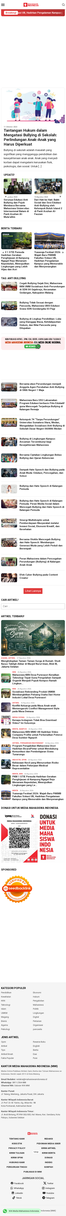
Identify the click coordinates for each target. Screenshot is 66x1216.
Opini (24, 760)
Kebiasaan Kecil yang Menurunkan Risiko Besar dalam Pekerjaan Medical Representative (35, 765)
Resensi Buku (39, 1042)
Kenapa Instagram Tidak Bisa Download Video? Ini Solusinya (34, 721)
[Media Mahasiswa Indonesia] (32, 4)
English (36, 1046)
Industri (16, 760)
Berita (15, 729)
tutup (36, 1152)
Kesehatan (6, 997)
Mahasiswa (38, 1005)
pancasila (37, 1029)
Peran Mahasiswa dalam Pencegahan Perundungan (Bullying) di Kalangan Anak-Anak (41, 561)
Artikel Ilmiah (7, 1054)
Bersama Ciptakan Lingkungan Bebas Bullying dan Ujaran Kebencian (41, 456)
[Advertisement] (33, 52)
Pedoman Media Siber (48, 1143)
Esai (35, 1054)
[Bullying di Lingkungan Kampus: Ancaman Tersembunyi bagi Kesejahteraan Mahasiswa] (48, 186)
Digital (36, 1017)
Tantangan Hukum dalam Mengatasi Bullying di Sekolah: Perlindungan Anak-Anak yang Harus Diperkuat (30, 137)
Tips (3, 1050)
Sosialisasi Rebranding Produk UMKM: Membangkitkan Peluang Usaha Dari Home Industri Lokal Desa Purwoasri (36, 694)
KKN (14, 672)
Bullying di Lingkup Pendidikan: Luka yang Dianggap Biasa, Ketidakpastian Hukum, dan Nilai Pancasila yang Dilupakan (40, 323)
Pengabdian (38, 1000)
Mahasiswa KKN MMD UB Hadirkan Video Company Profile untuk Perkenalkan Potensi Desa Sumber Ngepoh (37, 735)
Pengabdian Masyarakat (31, 743)
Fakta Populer (7, 1058)
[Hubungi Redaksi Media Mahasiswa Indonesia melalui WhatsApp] (33, 343)
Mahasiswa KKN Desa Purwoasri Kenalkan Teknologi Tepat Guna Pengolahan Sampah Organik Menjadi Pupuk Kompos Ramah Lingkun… (36, 679)
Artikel (11, 658)
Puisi (35, 1058)
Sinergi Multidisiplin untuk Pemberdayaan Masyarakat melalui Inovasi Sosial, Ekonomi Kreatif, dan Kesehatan (40, 525)
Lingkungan (38, 1013)
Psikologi (5, 1029)
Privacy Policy (16, 1148)
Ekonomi (37, 992)
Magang (5, 1017)
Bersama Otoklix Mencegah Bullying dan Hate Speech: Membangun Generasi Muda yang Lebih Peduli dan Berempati (41, 544)
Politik (36, 1009)
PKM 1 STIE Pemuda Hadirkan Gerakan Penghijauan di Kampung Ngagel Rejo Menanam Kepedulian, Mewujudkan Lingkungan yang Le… (34, 781)
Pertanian (37, 1021)
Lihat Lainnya (33, 590)
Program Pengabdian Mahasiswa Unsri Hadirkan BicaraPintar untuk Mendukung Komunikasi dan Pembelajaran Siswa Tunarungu (35, 750)
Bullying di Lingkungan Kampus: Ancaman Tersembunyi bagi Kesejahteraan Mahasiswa (47, 205)
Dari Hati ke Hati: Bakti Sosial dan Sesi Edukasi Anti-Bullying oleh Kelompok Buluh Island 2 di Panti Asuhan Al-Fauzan (18, 207)
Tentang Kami (17, 1139)
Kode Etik (17, 1143)
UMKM (4, 1013)
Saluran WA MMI (22, 1085)
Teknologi (5, 1005)
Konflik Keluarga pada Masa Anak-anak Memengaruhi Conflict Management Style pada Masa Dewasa (35, 708)
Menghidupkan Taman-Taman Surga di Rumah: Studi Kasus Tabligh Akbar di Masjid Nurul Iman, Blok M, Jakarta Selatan (30, 664)
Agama (4, 658)
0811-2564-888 (19, 1082)
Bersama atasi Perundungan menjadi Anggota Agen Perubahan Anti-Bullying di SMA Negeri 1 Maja (42, 387)
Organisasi (38, 1025)
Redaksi (48, 1139)
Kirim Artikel (48, 1148)
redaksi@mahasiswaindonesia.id (31, 1079)
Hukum (36, 997)
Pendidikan (6, 992)
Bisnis (4, 1021)
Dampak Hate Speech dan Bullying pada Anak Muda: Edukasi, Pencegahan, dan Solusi (42, 472)
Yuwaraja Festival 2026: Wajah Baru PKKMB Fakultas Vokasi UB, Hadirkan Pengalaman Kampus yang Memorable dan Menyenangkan (15, 259)
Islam (3, 1009)
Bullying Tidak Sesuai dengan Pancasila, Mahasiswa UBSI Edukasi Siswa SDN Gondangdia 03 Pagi (40, 305)
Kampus (23, 729)
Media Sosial (18, 717)
